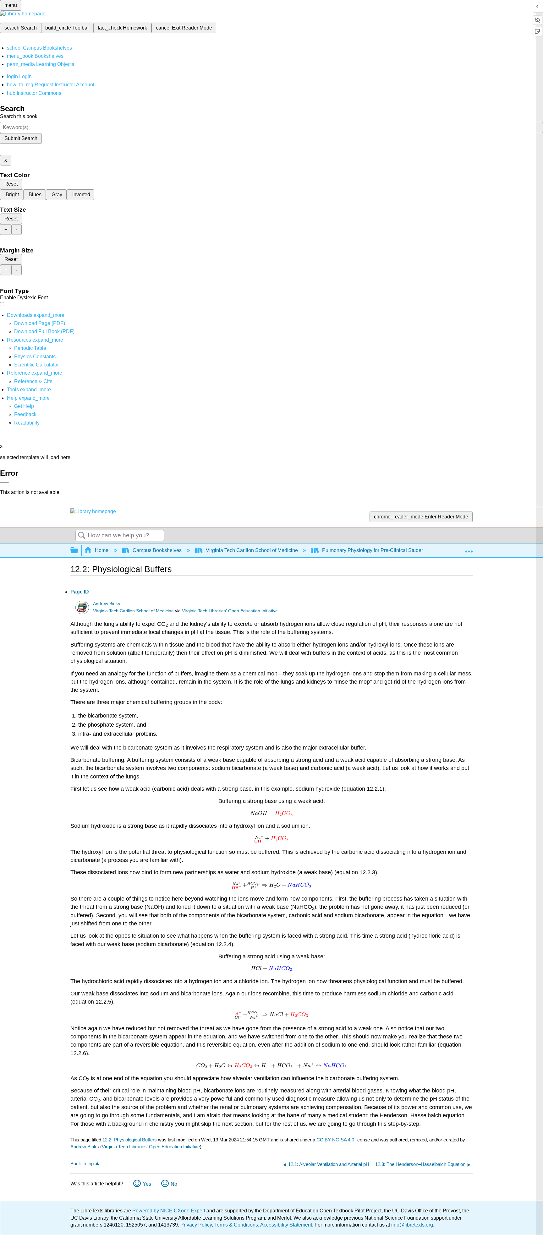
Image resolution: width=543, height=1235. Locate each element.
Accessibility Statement (286, 1224)
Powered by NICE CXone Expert (169, 1210)
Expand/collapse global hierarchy (78, 550)
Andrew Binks (106, 603)
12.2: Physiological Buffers (129, 1139)
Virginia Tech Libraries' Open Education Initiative (230, 611)
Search (81, 535)
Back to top (82, 1163)
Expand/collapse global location (469, 548)
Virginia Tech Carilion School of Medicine (252, 550)
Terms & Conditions (236, 1224)
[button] (25, 414)
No (174, 1184)
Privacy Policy (196, 1224)
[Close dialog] (4, 482)
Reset (11, 184)
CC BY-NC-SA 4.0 (335, 1139)
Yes (147, 1184)
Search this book (18, 116)
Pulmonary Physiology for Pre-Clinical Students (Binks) (383, 550)
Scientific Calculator (36, 364)
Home (102, 550)
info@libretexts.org (411, 1224)
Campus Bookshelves (157, 550)
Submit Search (20, 138)
